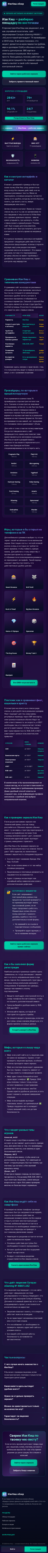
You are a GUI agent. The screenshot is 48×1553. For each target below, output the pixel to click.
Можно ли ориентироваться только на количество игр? (21, 1407)
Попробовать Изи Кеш (24, 118)
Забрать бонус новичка (24, 1470)
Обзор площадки (8, 1517)
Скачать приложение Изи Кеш (24, 1265)
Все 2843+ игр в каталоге (24, 683)
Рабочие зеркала (8, 1521)
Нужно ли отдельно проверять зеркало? (19, 1397)
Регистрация (38, 4)
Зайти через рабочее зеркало (24, 74)
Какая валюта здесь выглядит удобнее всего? (19, 1387)
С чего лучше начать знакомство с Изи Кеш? (21, 1365)
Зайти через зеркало (24, 1463)
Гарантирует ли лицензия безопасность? (16, 1417)
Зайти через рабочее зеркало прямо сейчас (24, 945)
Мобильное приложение (11, 1528)
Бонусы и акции (8, 1524)
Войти (12, 1549)
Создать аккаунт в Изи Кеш (24, 1030)
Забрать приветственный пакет (24, 82)
